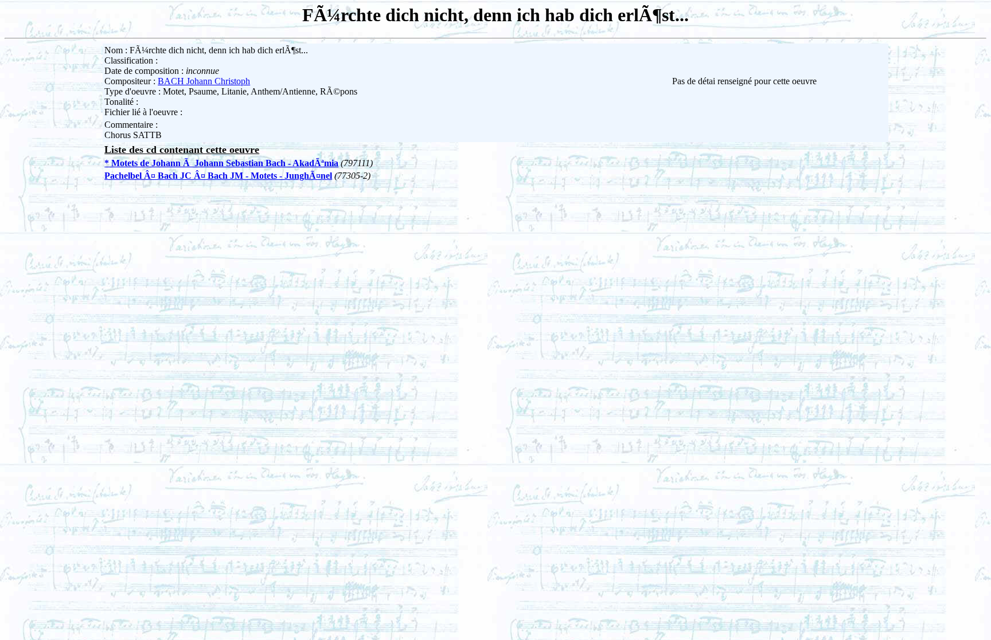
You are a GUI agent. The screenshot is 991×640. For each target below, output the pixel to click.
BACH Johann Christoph (204, 81)
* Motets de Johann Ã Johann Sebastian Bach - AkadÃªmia (221, 163)
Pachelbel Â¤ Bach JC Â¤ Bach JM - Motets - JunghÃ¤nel (218, 175)
